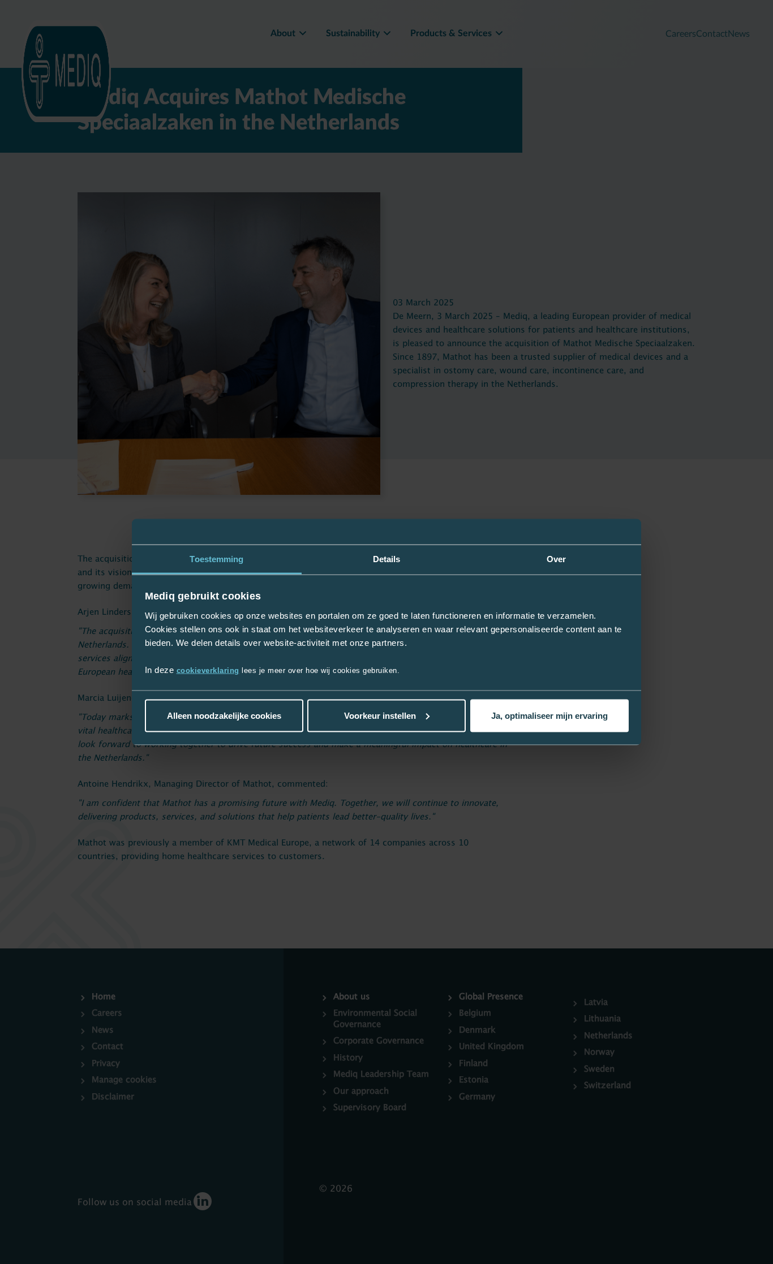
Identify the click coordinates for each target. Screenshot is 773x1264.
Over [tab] (556, 558)
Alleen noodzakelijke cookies (224, 715)
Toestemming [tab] (216, 558)
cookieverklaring (208, 670)
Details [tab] (387, 558)
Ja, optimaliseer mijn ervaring (549, 715)
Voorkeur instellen (380, 715)
